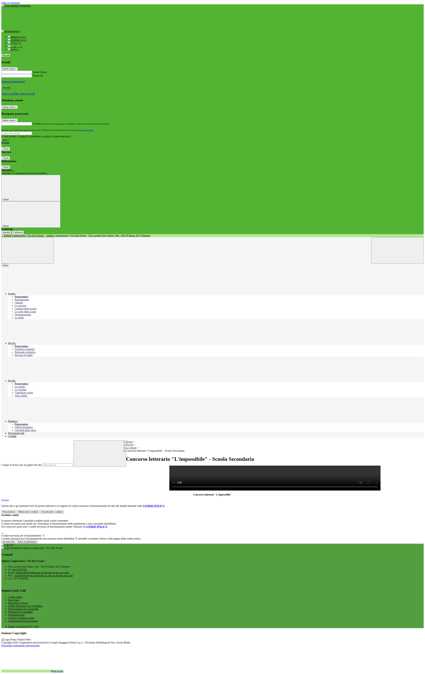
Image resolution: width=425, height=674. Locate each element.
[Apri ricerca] (397, 250)
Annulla (6, 232)
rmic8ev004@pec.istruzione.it (43, 575)
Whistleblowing (16, 615)
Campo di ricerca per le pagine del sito (21, 464)
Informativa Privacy (18, 603)
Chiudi (6, 149)
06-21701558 (20, 569)
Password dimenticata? (13, 81)
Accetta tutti (52, 512)
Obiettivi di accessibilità (20, 612)
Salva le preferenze (27, 542)
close (5, 265)
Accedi (6, 55)
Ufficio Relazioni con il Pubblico (25, 606)
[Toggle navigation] (27, 250)
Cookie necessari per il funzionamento (21, 535)
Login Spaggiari (86, 130)
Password (38, 75)
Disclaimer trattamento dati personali (20, 645)
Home (129, 441)
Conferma (17, 232)
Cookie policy (15, 597)
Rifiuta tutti (28, 512)
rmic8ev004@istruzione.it (42, 572)
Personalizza (9, 512)
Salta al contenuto (10, 2)
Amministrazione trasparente (23, 621)
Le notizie (131, 447)
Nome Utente (40, 72)
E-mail (36, 123)
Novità (129, 444)
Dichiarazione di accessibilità (23, 609)
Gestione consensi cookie (21, 618)
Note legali (13, 600)
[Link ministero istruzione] (16, 5)
